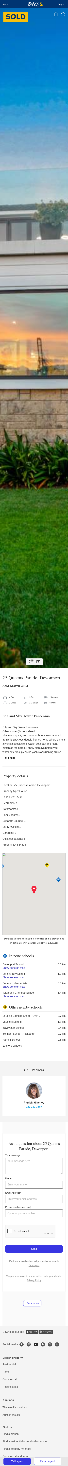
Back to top (32, 1303)
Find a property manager (16, 1448)
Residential (9, 1364)
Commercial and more (15, 1456)
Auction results (11, 1415)
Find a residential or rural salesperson (24, 1441)
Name (8, 1178)
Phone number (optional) (18, 1207)
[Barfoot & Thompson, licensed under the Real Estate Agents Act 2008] (34, 4)
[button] (34, 890)
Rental (6, 1371)
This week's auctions (14, 1407)
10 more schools (12, 1045)
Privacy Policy (34, 1280)
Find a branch (10, 1434)
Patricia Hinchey (34, 1102)
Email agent (47, 1461)
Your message (12, 1155)
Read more (9, 757)
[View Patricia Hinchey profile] (34, 1090)
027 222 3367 (34, 1106)
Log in (61, 4)
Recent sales (10, 1386)
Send (34, 1248)
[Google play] (46, 1332)
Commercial (9, 1379)
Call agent (17, 1461)
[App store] (32, 1332)
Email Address (12, 1192)
